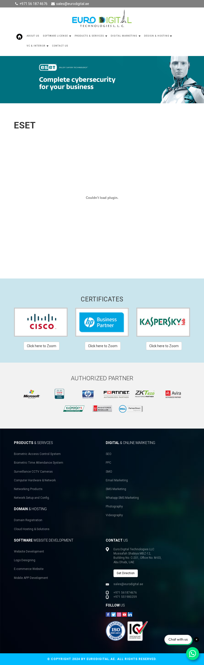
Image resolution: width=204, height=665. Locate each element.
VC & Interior (36, 46)
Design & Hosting (156, 36)
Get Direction (126, 573)
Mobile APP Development (31, 578)
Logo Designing (24, 560)
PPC (108, 462)
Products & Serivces (90, 36)
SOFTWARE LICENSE (56, 36)
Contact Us (60, 46)
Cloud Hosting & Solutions (32, 529)
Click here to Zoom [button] (41, 346)
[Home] (19, 37)
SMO (109, 471)
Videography (114, 515)
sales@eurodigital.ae (72, 4)
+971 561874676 (125, 592)
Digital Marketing (124, 36)
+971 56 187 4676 (33, 4)
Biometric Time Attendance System (38, 462)
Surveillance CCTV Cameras (33, 471)
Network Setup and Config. (32, 497)
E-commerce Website (29, 569)
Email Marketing (117, 480)
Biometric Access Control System (37, 454)
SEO (108, 454)
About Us (33, 36)
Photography (114, 506)
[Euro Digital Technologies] (102, 19)
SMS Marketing (116, 489)
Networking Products (28, 489)
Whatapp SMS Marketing (122, 497)
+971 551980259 (125, 597)
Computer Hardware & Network (35, 480)
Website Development (29, 551)
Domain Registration (28, 520)
